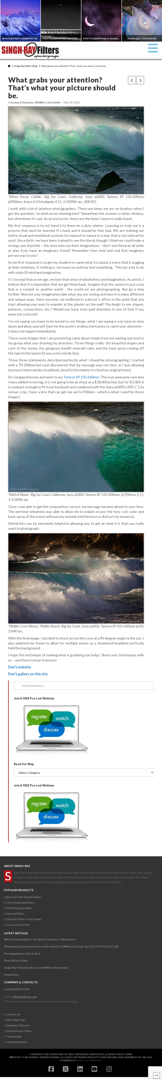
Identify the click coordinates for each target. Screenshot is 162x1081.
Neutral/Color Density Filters (24, 897)
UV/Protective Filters (19, 908)
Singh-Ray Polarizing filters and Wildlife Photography (36, 967)
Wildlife (39, 102)
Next (153, 18)
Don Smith (54, 102)
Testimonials (14, 1036)
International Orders (19, 1031)
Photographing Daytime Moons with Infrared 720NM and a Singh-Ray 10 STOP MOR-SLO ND (61, 946)
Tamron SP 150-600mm (81, 377)
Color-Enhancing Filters (20, 902)
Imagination (11, 974)
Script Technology (89, 1060)
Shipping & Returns (18, 1025)
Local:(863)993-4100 (16, 989)
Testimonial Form (16, 1042)
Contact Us (13, 1014)
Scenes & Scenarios (22, 102)
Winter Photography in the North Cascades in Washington (40, 939)
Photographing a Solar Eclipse (22, 953)
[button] (153, 48)
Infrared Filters (15, 913)
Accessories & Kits (18, 924)
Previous (8, 18)
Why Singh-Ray (15, 1019)
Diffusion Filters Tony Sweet (23, 919)
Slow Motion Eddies (16, 960)
